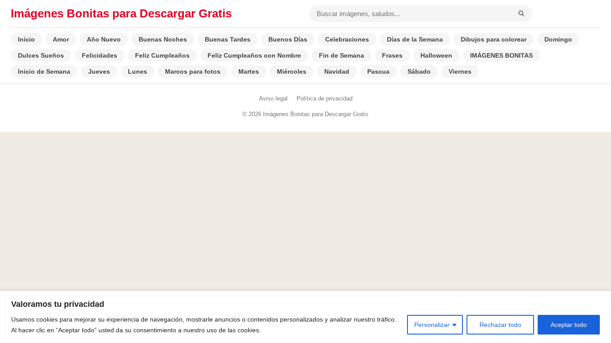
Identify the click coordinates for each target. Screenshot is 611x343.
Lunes (137, 71)
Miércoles (291, 71)
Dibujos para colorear (493, 39)
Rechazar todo (500, 324)
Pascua (378, 71)
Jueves (99, 71)
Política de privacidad (324, 98)
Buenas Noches (163, 39)
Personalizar (432, 324)
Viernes (460, 71)
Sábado (419, 71)
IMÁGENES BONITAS (501, 55)
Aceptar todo (569, 324)
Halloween (436, 55)
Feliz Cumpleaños (162, 55)
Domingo (558, 39)
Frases (392, 55)
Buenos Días (287, 39)
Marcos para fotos (193, 71)
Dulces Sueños (41, 55)
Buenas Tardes (227, 39)
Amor (61, 39)
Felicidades (99, 55)
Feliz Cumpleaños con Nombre (254, 55)
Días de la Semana (415, 39)
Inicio (26, 39)
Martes (248, 71)
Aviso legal (273, 98)
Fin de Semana (341, 55)
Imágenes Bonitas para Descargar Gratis (121, 13)
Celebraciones (347, 39)
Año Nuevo (104, 39)
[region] (305, 317)
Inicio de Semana (44, 71)
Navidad (336, 71)
